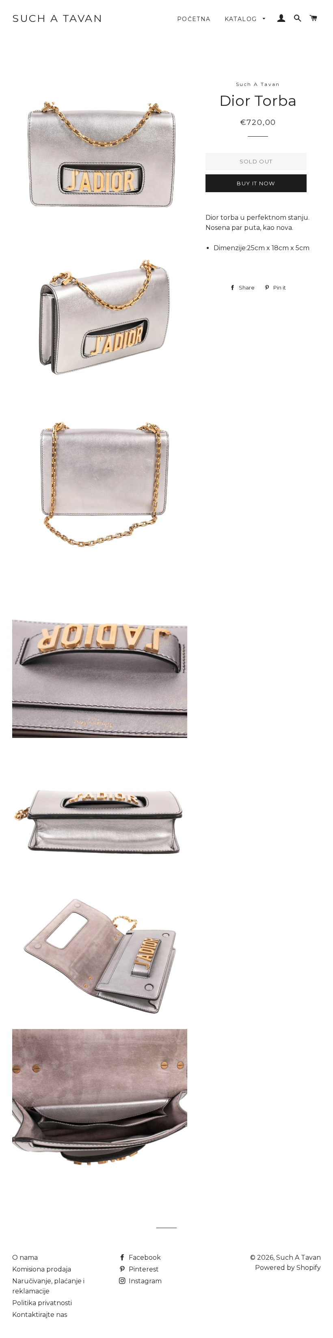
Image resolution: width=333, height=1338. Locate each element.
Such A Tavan (57, 18)
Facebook (144, 1257)
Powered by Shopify (288, 1268)
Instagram (144, 1281)
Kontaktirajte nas (39, 1315)
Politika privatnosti (42, 1303)
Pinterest (143, 1269)
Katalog (242, 19)
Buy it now (256, 183)
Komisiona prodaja (41, 1269)
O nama (25, 1257)
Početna (194, 19)
